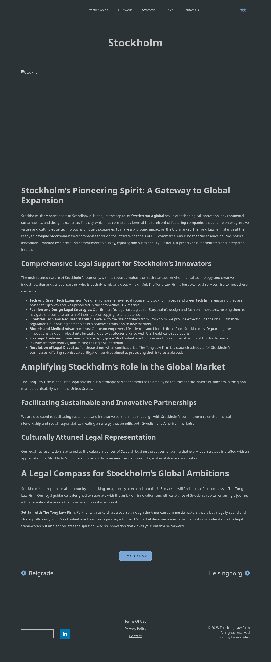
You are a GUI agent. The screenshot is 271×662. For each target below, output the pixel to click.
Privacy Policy (135, 628)
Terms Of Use (135, 621)
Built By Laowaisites (234, 637)
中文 (243, 10)
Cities (169, 10)
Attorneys (148, 10)
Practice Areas (98, 10)
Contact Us (191, 10)
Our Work (125, 10)
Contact (135, 636)
